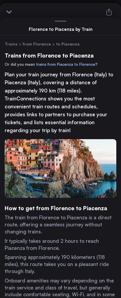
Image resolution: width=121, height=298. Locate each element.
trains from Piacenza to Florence (65, 64)
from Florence (37, 43)
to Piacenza (68, 43)
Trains (11, 43)
